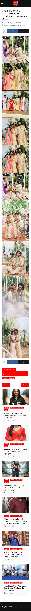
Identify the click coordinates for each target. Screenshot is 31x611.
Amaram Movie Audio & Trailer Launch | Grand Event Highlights (15, 452)
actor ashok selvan (9, 369)
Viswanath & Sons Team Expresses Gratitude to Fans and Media (15, 416)
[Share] (12, 31)
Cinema (6, 25)
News (23, 25)
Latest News (17, 25)
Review (6, 482)
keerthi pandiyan (9, 378)
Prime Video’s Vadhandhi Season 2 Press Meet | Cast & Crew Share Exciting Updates (15, 521)
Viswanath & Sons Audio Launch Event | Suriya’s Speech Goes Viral (13, 555)
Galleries (11, 25)
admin (5, 23)
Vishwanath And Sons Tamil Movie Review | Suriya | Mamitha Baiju (14, 488)
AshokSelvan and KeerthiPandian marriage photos (12, 373)
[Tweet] (23, 31)
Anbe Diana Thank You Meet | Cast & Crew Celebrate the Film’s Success (15, 588)
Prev (7, 384)
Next (24, 384)
